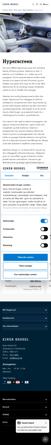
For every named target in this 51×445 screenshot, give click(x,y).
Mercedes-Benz (28, 10)
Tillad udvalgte (25, 266)
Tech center (18, 10)
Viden (11, 10)
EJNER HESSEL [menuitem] (11, 4)
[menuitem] (37, 4)
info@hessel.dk (16, 358)
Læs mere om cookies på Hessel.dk (24, 211)
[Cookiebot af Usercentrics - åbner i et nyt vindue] (36, 168)
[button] (25, 309)
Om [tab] (41, 175)
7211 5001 (14, 355)
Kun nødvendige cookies (25, 274)
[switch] (44, 229)
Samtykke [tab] (9, 175)
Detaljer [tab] (25, 175)
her (4, 211)
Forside (5, 10)
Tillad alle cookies (25, 257)
